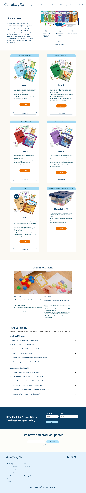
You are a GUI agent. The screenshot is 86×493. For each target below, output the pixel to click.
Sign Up (52, 422)
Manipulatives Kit (61, 209)
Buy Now (25, 104)
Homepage (10, 464)
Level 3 (25, 151)
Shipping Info (28, 476)
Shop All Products (42, 5)
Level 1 (25, 85)
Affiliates (9, 482)
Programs (32, 5)
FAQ (61, 5)
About (71, 5)
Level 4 (61, 151)
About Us (26, 464)
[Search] (76, 4)
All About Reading (12, 467)
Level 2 (61, 85)
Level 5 (25, 218)
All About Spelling (12, 470)
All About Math (11, 473)
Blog (66, 5)
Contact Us (27, 467)
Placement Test (25, 113)
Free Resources (53, 5)
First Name (49, 413)
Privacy (9, 479)
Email (61, 413)
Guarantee (27, 479)
